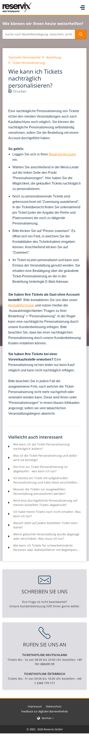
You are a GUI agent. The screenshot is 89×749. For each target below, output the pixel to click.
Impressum (35, 706)
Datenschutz (53, 706)
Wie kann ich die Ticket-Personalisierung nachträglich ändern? (41, 446)
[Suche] (81, 34)
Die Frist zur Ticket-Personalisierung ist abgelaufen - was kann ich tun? (40, 469)
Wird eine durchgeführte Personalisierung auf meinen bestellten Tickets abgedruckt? (45, 503)
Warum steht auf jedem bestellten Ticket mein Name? (45, 525)
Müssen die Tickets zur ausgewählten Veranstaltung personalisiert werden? (39, 491)
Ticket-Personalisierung (28, 63)
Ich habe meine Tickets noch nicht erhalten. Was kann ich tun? (47, 514)
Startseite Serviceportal (24, 57)
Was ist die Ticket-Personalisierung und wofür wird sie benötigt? (45, 458)
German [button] (47, 718)
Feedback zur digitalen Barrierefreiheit (44, 711)
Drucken (19, 91)
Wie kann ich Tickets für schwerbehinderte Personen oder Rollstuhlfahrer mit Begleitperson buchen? (47, 547)
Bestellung (53, 57)
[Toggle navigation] (82, 7)
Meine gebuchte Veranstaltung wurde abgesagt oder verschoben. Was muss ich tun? (46, 536)
